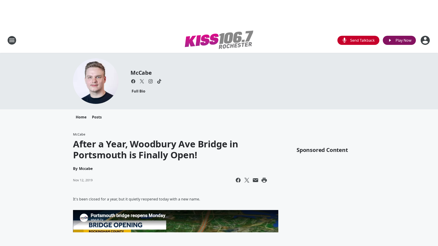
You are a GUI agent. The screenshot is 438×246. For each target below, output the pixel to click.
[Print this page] (264, 180)
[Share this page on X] (247, 180)
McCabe (141, 72)
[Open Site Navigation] (11, 40)
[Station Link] (219, 40)
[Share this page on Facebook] (238, 180)
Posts (97, 117)
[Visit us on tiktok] (159, 81)
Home (81, 117)
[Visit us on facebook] (133, 81)
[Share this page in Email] (255, 180)
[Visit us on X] (142, 81)
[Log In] (426, 40)
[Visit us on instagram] (150, 81)
